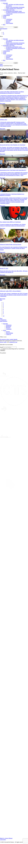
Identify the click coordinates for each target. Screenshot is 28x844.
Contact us (8, 334)
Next (1, 318)
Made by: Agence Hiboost (6, 838)
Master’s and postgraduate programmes (15, 7)
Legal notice (3, 839)
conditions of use (13, 342)
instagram (3, 339)
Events (4, 16)
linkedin (15, 339)
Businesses (8, 326)
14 (3, 316)
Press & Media (9, 23)
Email (1, 347)
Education (5, 3)
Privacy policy (3, 342)
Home (1, 65)
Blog (4, 24)
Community (9, 329)
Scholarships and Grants (8, 9)
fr (3, 32)
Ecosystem (8, 20)
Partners (8, 21)
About (4, 17)
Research (8, 327)
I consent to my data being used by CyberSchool (12, 348)
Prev (1, 300)
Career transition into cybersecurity (14, 8)
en (3, 33)
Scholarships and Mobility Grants (14, 11)
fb (0, 339)
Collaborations (6, 15)
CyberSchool (3, 0)
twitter (7, 339)
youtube (11, 339)
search (15, 27)
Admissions (8, 325)
